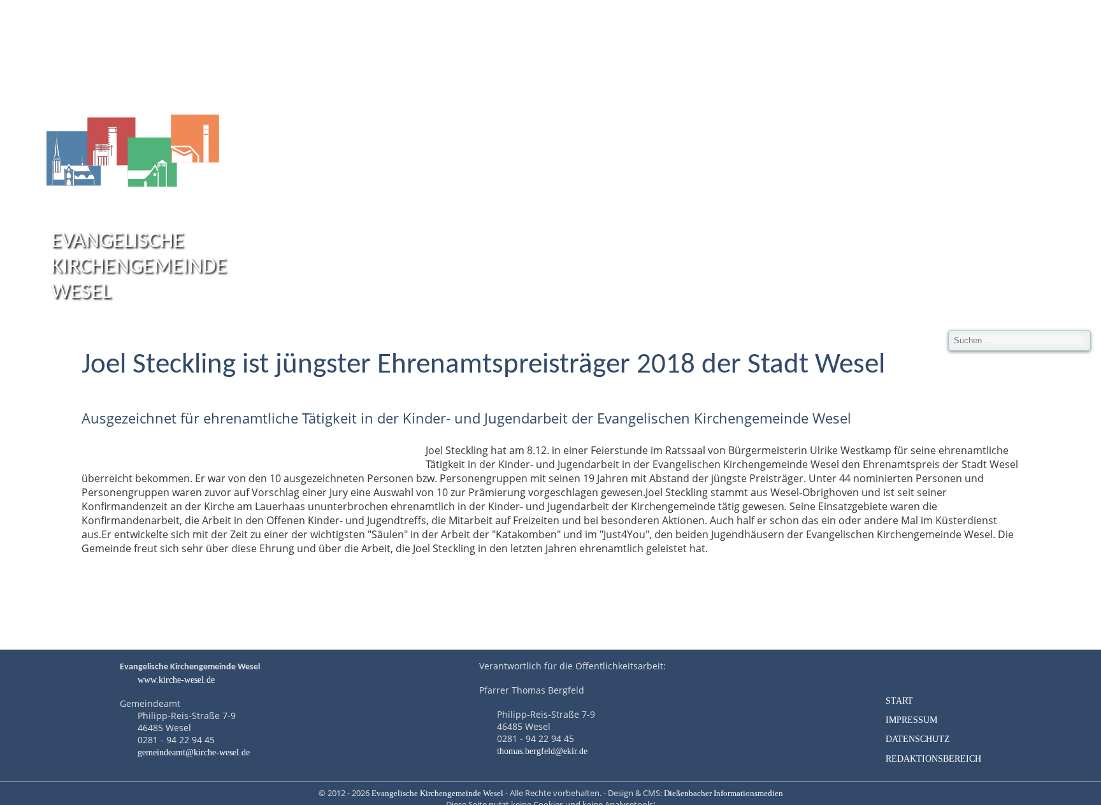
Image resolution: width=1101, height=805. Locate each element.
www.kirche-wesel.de (175, 679)
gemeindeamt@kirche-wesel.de (194, 752)
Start (899, 700)
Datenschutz (918, 739)
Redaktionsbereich (933, 758)
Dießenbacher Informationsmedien (723, 793)
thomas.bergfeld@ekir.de (542, 751)
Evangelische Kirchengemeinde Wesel (437, 793)
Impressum (911, 720)
